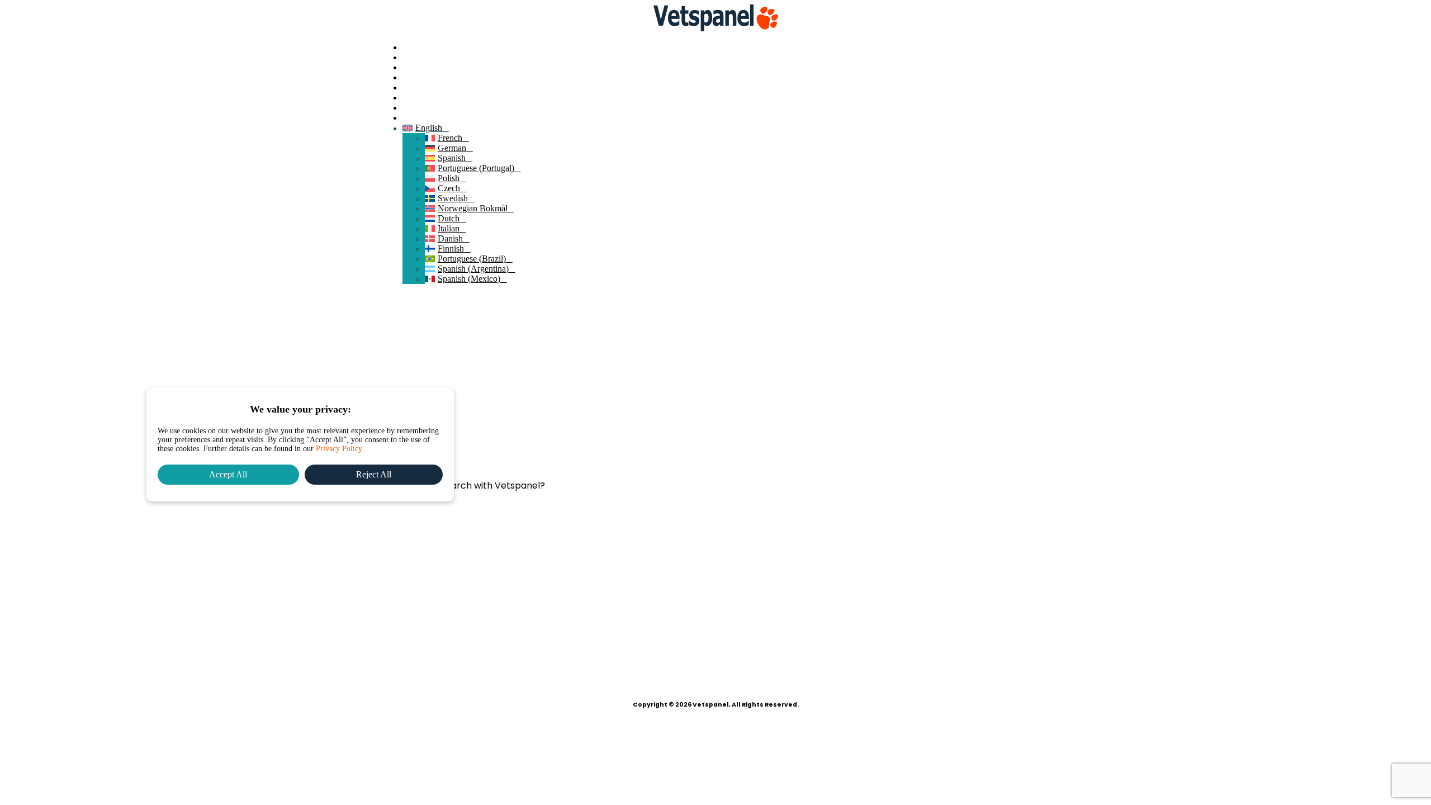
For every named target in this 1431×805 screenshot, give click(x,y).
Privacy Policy (339, 448)
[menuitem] (726, 47)
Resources (420, 97)
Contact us (421, 107)
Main (411, 47)
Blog (411, 87)
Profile (414, 57)
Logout (415, 117)
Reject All (373, 474)
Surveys (416, 67)
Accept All (228, 474)
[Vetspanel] (715, 19)
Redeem (417, 77)
